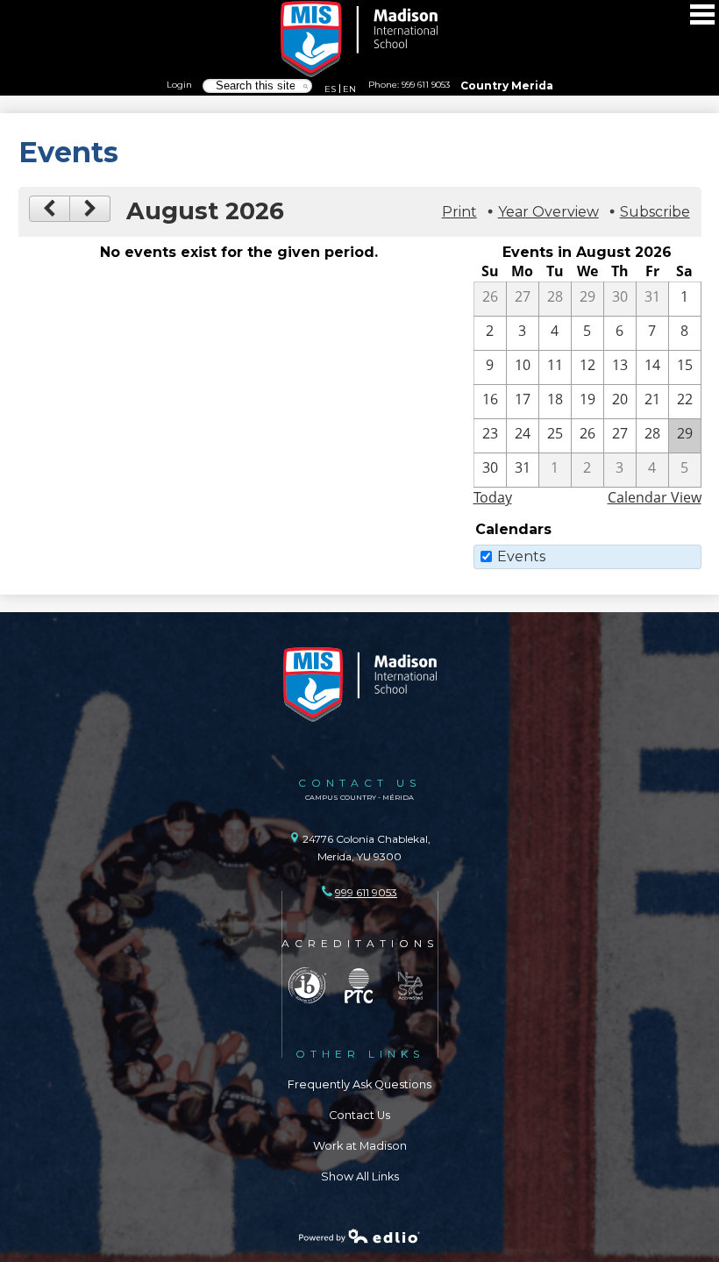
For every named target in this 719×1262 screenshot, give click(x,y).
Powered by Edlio (359, 1235)
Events (521, 556)
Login (179, 84)
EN (349, 88)
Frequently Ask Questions (359, 1084)
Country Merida (506, 85)
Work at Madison (360, 1145)
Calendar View (654, 497)
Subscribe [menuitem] (655, 211)
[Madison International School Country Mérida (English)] (359, 39)
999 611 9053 (426, 84)
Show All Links (360, 1176)
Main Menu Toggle (702, 14)
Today (492, 497)
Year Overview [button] (548, 211)
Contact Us (359, 1115)
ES (330, 88)
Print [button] (459, 211)
